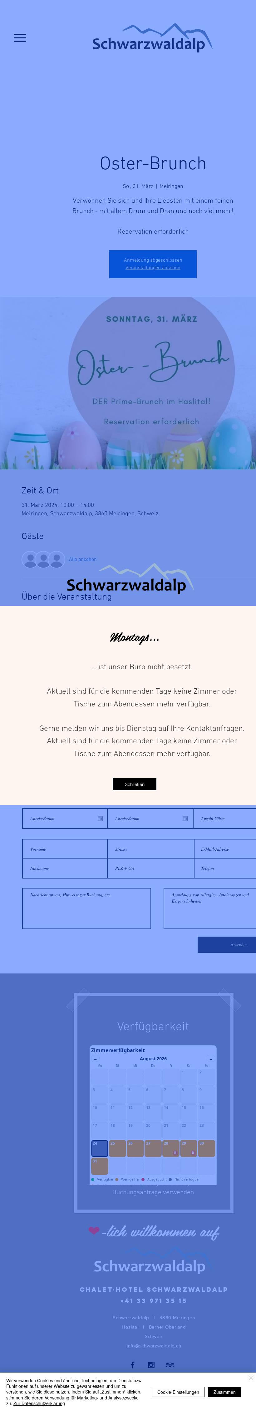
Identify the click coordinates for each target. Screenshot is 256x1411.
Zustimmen (225, 1392)
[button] (134, 784)
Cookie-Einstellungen (178, 1392)
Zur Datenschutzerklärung (39, 1403)
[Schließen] (251, 1378)
